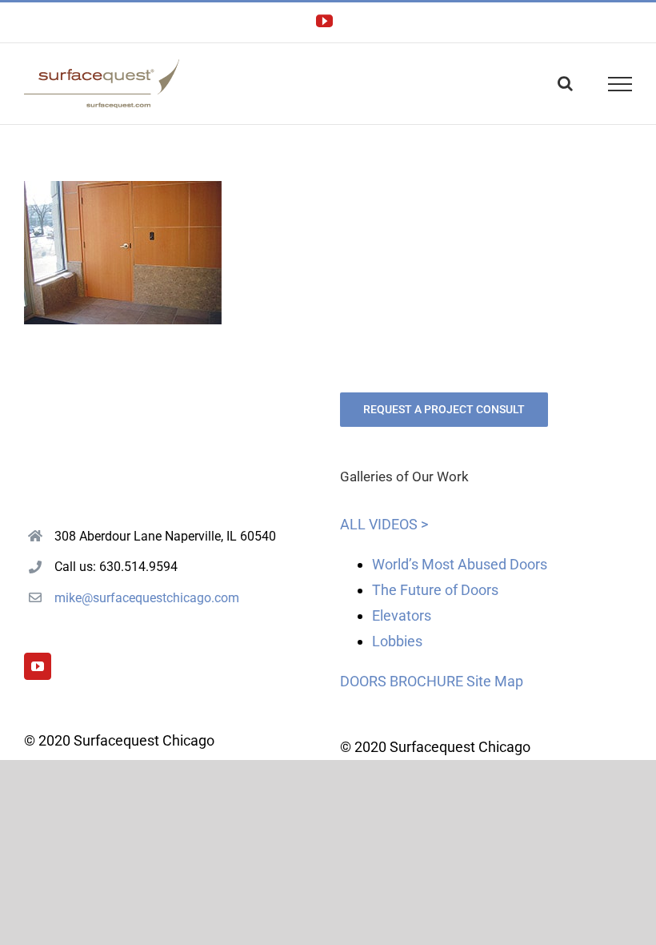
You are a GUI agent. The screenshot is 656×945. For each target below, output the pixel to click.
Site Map (494, 681)
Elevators (401, 615)
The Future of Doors (435, 589)
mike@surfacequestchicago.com (146, 597)
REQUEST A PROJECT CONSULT (444, 409)
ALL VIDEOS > (384, 524)
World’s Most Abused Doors (459, 564)
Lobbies (397, 641)
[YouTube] (37, 666)
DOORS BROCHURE (401, 681)
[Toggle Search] (565, 83)
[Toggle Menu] (620, 84)
